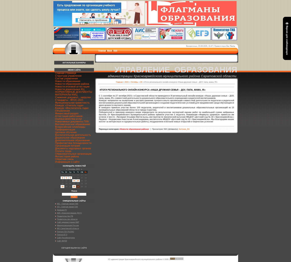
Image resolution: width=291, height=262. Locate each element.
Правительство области (67, 219)
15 (78, 181)
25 (62, 187)
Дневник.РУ (62, 210)
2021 (127, 82)
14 (74, 181)
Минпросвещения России (68, 225)
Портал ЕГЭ (62, 235)
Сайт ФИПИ (62, 241)
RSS (115, 51)
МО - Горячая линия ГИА (67, 204)
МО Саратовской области (68, 228)
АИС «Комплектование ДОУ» (69, 213)
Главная (102, 51)
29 (141, 82)
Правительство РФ (65, 216)
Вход (109, 51)
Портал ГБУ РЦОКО (65, 232)
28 (74, 187)
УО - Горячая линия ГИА (67, 207)
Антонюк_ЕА (184, 129)
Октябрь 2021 (74, 169)
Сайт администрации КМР (68, 222)
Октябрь (134, 82)
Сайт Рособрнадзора (66, 238)
